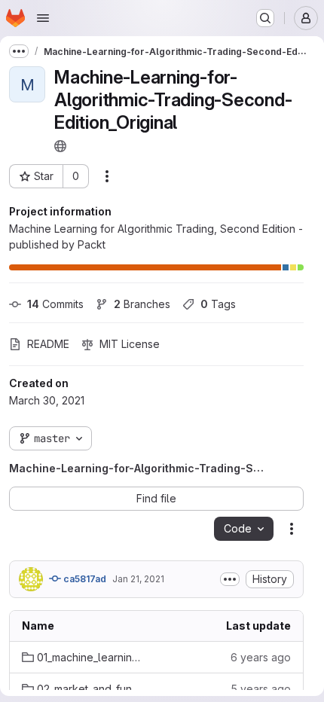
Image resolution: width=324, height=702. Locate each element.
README (48, 343)
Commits (55, 304)
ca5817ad (83, 578)
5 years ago (261, 688)
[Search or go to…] (265, 18)
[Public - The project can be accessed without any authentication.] (60, 146)
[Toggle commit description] (230, 579)
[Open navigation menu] (43, 18)
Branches (142, 304)
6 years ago (261, 657)
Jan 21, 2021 (138, 578)
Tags (218, 304)
